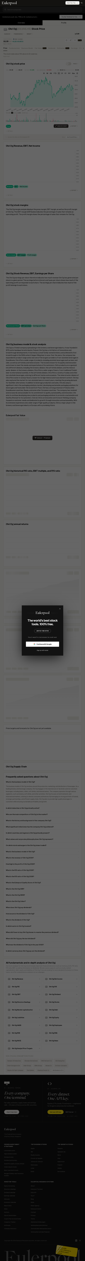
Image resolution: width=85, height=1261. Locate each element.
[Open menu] (81, 3)
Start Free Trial (71, 3)
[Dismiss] (60, 608)
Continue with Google (44, 644)
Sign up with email (42, 650)
